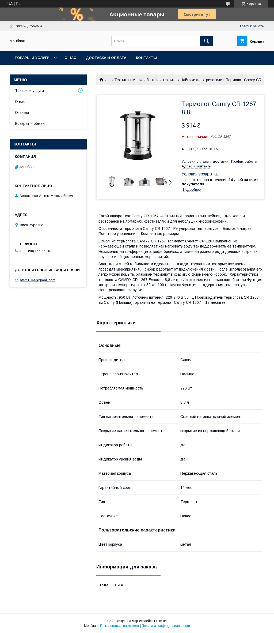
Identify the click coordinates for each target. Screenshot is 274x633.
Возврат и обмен (30, 123)
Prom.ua (160, 621)
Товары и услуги (32, 58)
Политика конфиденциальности (166, 626)
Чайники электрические (201, 80)
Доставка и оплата (106, 58)
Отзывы (22, 112)
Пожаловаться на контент (119, 626)
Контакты (146, 58)
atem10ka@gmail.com (37, 280)
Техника (121, 80)
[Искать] (206, 41)
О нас (70, 58)
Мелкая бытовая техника (154, 80)
